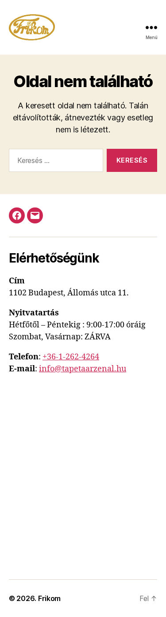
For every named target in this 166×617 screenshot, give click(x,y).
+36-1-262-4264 (70, 357)
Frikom (49, 598)
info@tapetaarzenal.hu (82, 369)
